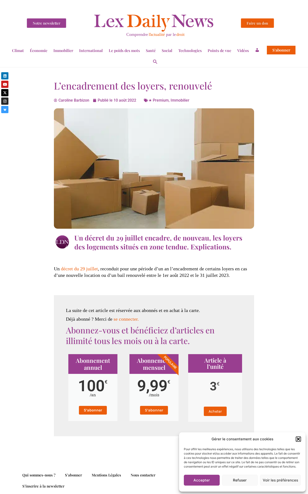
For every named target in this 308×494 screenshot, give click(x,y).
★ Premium (158, 100)
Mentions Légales (106, 475)
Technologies (190, 50)
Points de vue (219, 50)
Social (167, 50)
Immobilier (63, 50)
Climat (18, 50)
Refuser (240, 480)
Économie (38, 50)
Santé (151, 50)
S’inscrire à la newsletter (43, 486)
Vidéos (243, 50)
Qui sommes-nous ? (38, 475)
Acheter (215, 411)
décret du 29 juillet (79, 268)
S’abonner (281, 50)
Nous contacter (143, 475)
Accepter (201, 480)
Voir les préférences (280, 480)
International (91, 50)
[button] (298, 439)
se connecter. (126, 319)
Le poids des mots (124, 50)
